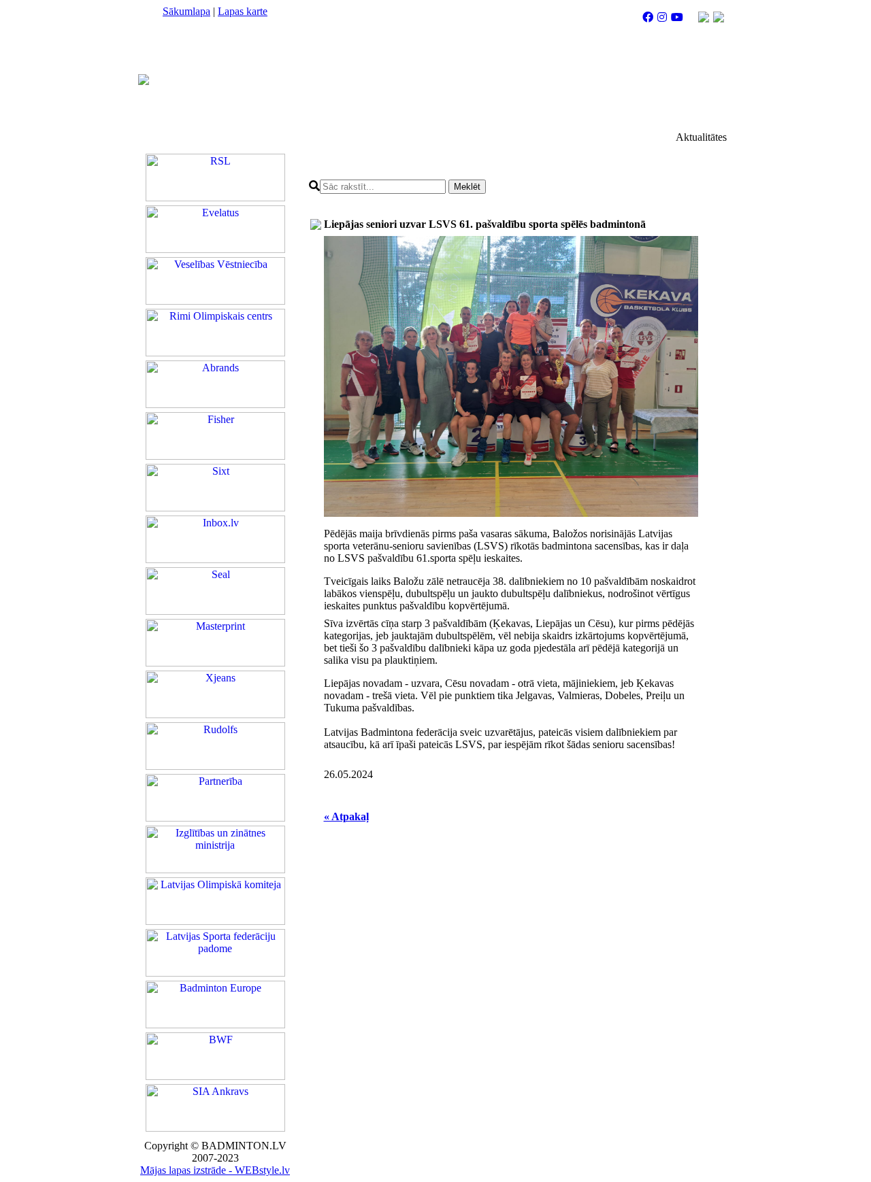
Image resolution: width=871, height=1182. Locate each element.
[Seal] (215, 611)
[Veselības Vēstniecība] (215, 301)
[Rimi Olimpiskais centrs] (215, 352)
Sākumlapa (186, 11)
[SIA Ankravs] (215, 1128)
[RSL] (215, 197)
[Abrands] (215, 404)
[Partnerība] (215, 818)
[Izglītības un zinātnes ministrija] (215, 869)
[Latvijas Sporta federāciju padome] (215, 973)
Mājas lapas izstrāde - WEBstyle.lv (215, 1170)
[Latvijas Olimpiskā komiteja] (215, 921)
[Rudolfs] (215, 766)
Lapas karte (242, 11)
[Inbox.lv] (215, 559)
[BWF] (215, 1076)
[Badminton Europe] (215, 1024)
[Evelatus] (215, 249)
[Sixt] (215, 507)
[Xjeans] (215, 714)
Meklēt (467, 187)
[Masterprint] (215, 663)
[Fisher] (215, 456)
